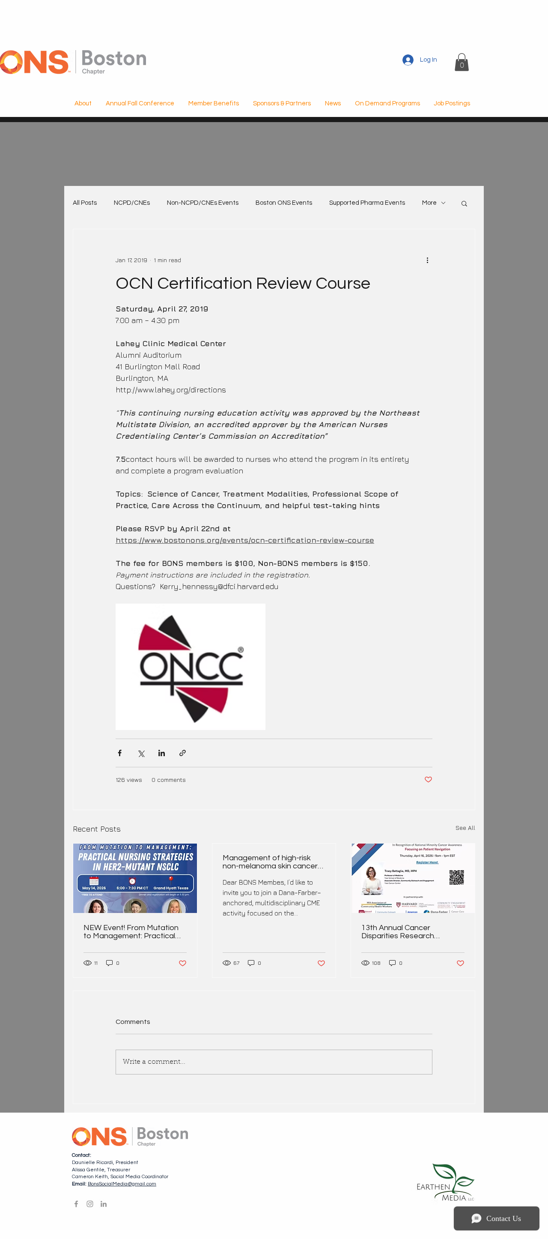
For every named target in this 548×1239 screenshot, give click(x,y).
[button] (461, 62)
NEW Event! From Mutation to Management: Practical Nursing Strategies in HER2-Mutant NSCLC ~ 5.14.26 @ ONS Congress (132, 932)
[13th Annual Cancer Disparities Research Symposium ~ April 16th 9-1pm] (413, 878)
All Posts (85, 203)
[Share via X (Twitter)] (141, 753)
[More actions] (427, 260)
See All (465, 827)
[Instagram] (90, 1204)
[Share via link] (183, 753)
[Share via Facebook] (120, 753)
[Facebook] (76, 1204)
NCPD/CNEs (132, 203)
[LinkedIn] (103, 1204)
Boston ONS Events (284, 203)
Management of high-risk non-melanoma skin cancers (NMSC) (272, 862)
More (429, 203)
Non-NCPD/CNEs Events (202, 203)
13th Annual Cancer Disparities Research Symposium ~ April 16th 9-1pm (405, 932)
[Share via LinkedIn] (162, 753)
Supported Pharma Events (367, 203)
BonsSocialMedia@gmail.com (122, 1184)
